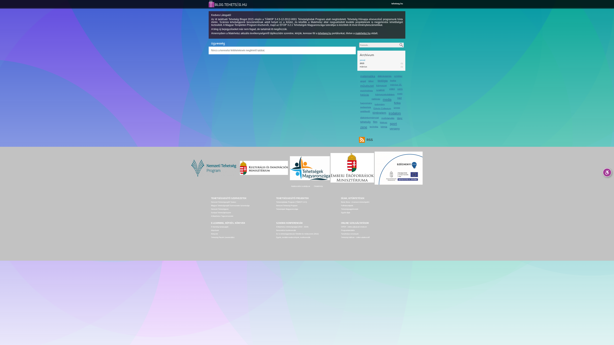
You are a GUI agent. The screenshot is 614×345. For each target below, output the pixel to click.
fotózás (364, 94)
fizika (397, 103)
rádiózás (376, 99)
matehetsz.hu (362, 33)
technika (374, 126)
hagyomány (366, 103)
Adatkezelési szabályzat (300, 186)
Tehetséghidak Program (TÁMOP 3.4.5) (291, 202)
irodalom (395, 113)
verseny (395, 128)
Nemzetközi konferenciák (286, 230)
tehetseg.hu (397, 3)
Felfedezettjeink (347, 206)
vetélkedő (365, 111)
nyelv (399, 93)
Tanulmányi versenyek (350, 234)
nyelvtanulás (387, 118)
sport (393, 123)
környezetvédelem (385, 94)
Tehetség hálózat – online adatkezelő (355, 237)
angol (363, 81)
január (362, 60)
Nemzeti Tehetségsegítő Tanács (223, 202)
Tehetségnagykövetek (349, 209)
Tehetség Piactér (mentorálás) (223, 237)
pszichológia (366, 90)
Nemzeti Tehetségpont (219, 209)
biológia (383, 80)
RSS (369, 140)
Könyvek (214, 234)
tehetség (365, 121)
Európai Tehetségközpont (221, 213)
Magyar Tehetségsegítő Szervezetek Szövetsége (230, 206)
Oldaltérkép (318, 186)
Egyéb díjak (345, 213)
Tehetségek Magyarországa (287, 209)
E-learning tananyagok (219, 227)
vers (400, 89)
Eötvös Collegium (382, 108)
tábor (371, 81)
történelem (379, 113)
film (375, 121)
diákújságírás (385, 76)
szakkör (380, 90)
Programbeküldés (348, 230)
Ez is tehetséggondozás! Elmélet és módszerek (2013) (297, 234)
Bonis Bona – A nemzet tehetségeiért (355, 202)
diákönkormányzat (369, 117)
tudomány (380, 104)
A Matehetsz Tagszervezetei (222, 216)
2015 (362, 63)
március (363, 66)
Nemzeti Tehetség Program (286, 206)
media (387, 99)
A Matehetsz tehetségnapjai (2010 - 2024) (292, 227)
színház (398, 76)
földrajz (383, 122)
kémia (384, 126)
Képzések (215, 230)
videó (392, 89)
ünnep (397, 107)
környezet (381, 85)
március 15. (396, 84)
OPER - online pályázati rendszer (354, 227)
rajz (399, 98)
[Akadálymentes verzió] (607, 172)
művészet (367, 86)
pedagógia (365, 107)
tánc (399, 118)
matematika (367, 76)
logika (393, 80)
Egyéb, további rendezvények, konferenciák (293, 237)
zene (363, 127)
